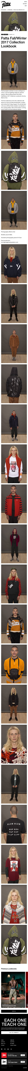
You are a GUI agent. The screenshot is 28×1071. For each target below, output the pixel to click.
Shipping (12, 1041)
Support (3, 1041)
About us (3, 1043)
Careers (12, 1040)
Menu (25, 1)
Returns (12, 1043)
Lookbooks (9, 9)
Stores (2, 1045)
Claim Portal (13, 1045)
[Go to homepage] (6, 4)
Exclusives (3, 9)
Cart (26, 5)
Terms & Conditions (4, 1065)
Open (23, 1055)
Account (25, 3)
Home (2, 1040)
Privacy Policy (11, 1065)
